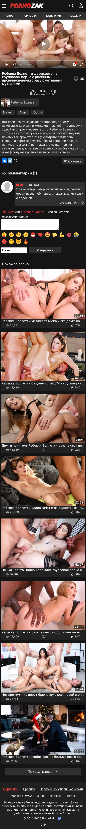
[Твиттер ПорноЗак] (59, 818)
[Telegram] (10, 160)
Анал (23, 112)
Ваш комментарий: (15, 216)
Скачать (74, 161)
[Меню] (4, 6)
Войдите (8, 212)
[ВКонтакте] (4, 160)
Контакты (55, 795)
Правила (29, 789)
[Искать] (72, 6)
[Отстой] (82, 202)
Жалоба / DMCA (21, 795)
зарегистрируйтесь (34, 212)
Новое (9, 15)
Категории (53, 15)
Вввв (19, 184)
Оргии (37, 112)
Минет (8, 112)
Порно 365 (30, 15)
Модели (75, 15)
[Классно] (75, 202)
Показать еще (40, 771)
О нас (41, 795)
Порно (71, 795)
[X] (15, 160)
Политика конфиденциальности (61, 789)
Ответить (66, 202)
